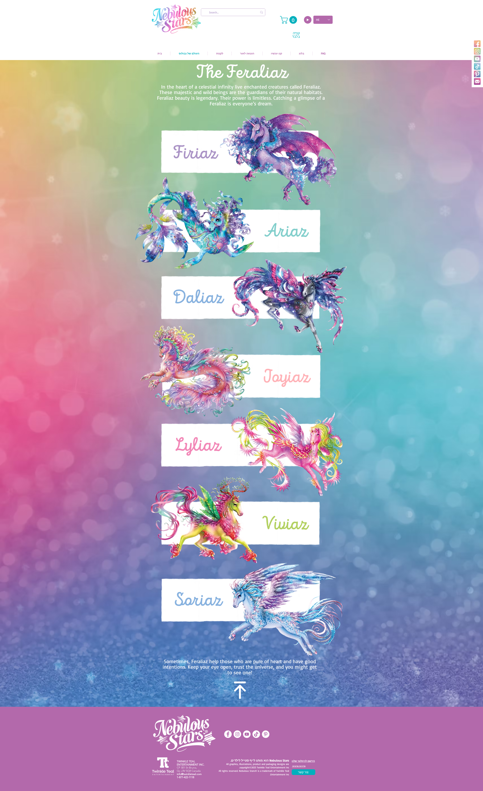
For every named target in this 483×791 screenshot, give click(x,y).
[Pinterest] (477, 74)
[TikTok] (477, 66)
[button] (289, 20)
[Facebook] (477, 43)
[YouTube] (477, 59)
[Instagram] (477, 51)
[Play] (307, 20)
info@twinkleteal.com (189, 774)
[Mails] (477, 81)
